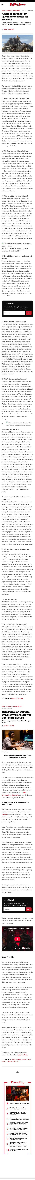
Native (10, 1061)
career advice (21, 1059)
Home (3, 10)
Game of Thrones (17, 698)
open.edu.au (23, 1055)
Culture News (16, 10)
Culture (8, 10)
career (4, 814)
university (16, 1061)
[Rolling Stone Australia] (17, 5)
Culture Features (17, 706)
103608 (13, 1059)
